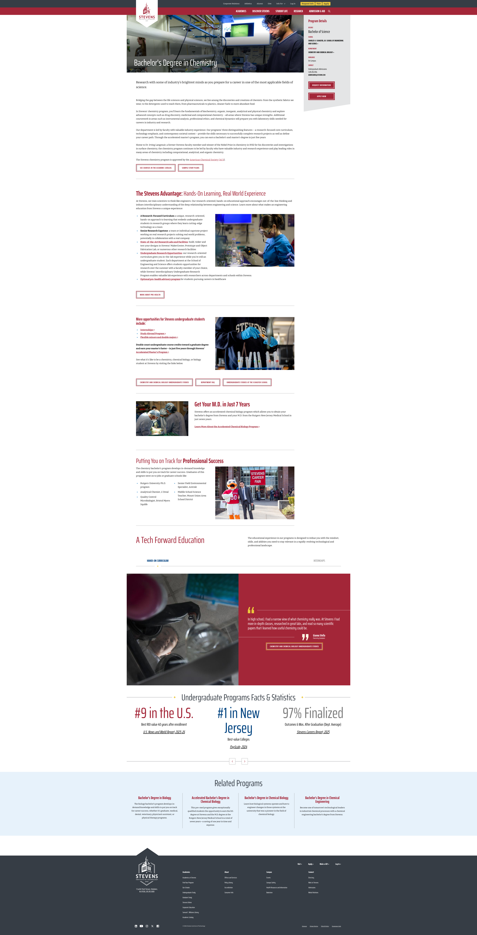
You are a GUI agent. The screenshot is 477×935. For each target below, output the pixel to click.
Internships (319, 560)
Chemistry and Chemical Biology (320, 52)
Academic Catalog (188, 917)
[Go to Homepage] (147, 14)
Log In (292, 4)
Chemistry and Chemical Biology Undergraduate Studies (164, 382)
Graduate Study (187, 897)
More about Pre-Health (150, 294)
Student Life (282, 11)
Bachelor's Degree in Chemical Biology (266, 798)
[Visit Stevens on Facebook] (157, 926)
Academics (241, 11)
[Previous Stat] (232, 761)
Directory (311, 877)
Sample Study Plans (190, 168)
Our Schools (186, 887)
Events (268, 877)
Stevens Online (187, 902)
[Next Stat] (245, 761)
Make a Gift (324, 864)
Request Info (308, 3)
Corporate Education (189, 907)
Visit (319, 3)
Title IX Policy (325, 926)
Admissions (311, 887)
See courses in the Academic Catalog (156, 168)
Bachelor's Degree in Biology (154, 798)
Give (269, 4)
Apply (326, 3)
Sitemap (304, 926)
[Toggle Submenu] (284, 3)
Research (298, 11)
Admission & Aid (317, 11)
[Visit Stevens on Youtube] (141, 926)
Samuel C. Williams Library (191, 912)
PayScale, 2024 (238, 747)
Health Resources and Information (276, 887)
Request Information (321, 85)
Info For (279, 4)
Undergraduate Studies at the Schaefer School (247, 382)
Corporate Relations (231, 4)
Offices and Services (231, 877)
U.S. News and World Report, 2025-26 (164, 732)
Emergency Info (336, 926)
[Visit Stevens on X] (152, 926)
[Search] (329, 11)
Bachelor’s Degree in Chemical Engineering (322, 799)
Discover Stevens (260, 11)
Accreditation (229, 887)
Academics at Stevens (189, 877)
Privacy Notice (314, 926)
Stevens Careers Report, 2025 (313, 732)
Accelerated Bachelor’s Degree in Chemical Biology (210, 799)
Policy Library (229, 882)
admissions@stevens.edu (316, 74)
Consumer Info (229, 892)
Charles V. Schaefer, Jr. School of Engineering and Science (325, 42)
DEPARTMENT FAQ (208, 382)
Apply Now (321, 96)
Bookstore (269, 892)
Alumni (260, 4)
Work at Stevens (313, 882)
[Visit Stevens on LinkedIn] (136, 926)
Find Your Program (188, 882)
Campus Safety (271, 882)
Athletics (248, 4)
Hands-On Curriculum (158, 560)
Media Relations (313, 892)
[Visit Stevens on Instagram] (147, 926)
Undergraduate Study (189, 892)
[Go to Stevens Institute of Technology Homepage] (147, 871)
